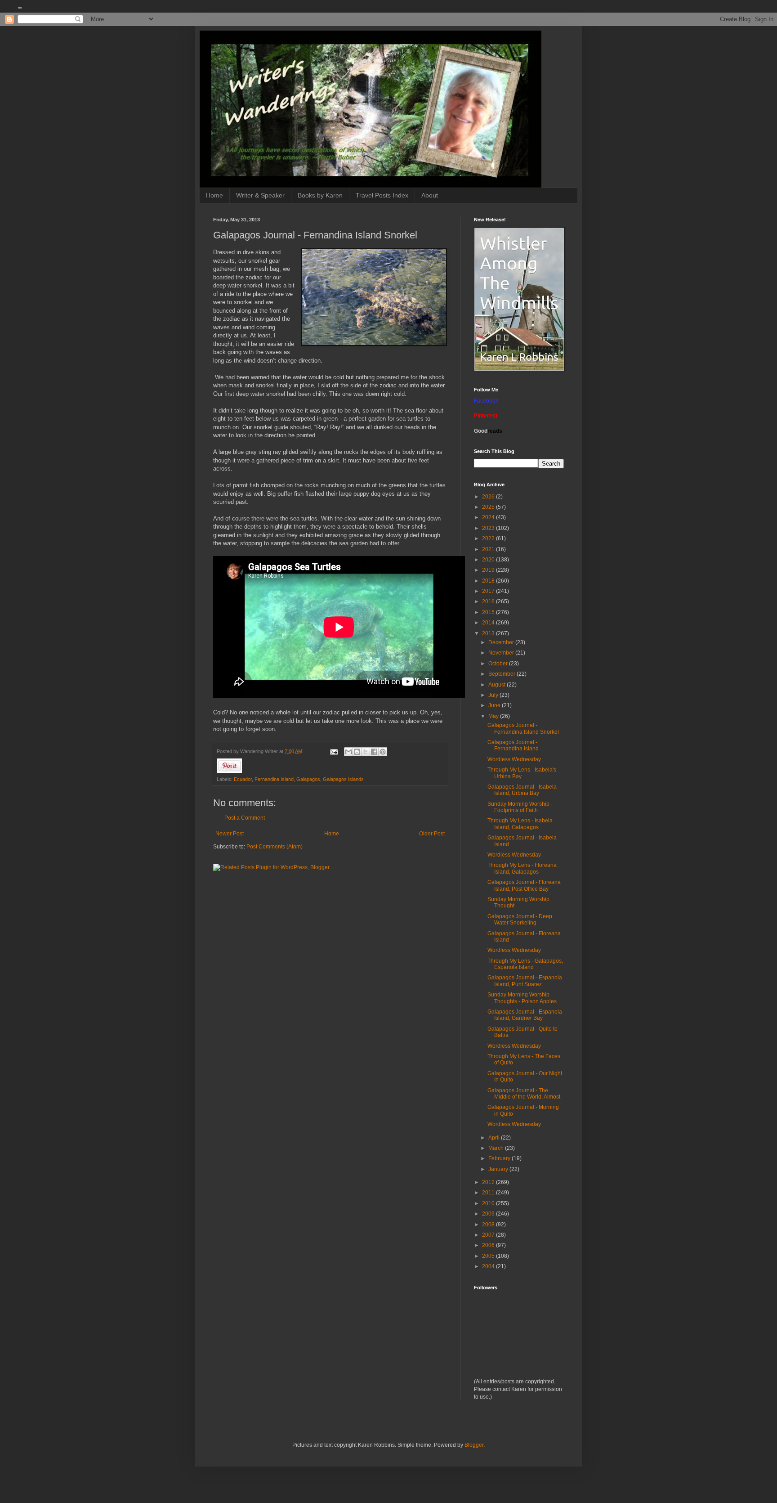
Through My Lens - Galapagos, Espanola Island (525, 964)
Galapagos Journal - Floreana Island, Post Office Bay (524, 885)
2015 (489, 612)
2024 (489, 517)
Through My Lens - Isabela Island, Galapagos (520, 823)
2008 (489, 1224)
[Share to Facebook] (374, 751)
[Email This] (348, 751)
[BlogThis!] (357, 751)
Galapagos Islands (343, 779)
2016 (489, 601)
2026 (489, 497)
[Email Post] (333, 751)
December (501, 642)
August (497, 685)
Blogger (473, 1445)
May (494, 716)
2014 (489, 622)
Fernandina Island (274, 779)
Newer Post (229, 833)
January (498, 1169)
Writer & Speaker (260, 195)
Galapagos (308, 779)
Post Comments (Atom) (274, 846)
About (429, 195)
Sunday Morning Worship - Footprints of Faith (520, 807)
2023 (489, 528)
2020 (489, 559)
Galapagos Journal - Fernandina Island (513, 745)
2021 (489, 549)
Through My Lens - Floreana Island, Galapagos (522, 868)
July (494, 695)
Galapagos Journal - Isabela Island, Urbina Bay (522, 790)
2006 (489, 1245)
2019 (489, 570)
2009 (489, 1214)
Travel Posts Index (382, 195)
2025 (489, 507)
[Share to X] (365, 751)
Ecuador (243, 779)
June (495, 705)
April (494, 1138)
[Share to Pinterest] (382, 751)
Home (214, 195)
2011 (489, 1192)
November (501, 653)
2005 (489, 1256)
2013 (489, 633)
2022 (489, 538)
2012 (489, 1182)
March (496, 1148)
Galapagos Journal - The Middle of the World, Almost (523, 1093)
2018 (489, 581)
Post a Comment (244, 818)
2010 (489, 1203)
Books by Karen (320, 195)
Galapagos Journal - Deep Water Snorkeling (519, 919)
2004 (489, 1266)
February (500, 1158)
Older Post (432, 833)
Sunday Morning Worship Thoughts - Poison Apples (522, 998)
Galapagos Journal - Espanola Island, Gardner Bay (524, 1015)
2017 (489, 591)
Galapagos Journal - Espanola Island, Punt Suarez (524, 980)
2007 (489, 1235)
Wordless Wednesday (514, 759)
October (498, 663)
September (502, 674)
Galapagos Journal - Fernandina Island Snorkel (523, 728)
